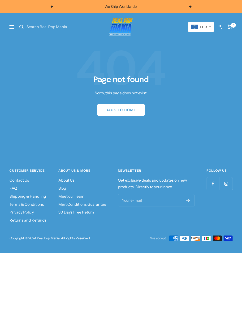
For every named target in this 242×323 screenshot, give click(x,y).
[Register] (188, 200)
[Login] (220, 27)
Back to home (121, 110)
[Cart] (230, 27)
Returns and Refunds (28, 220)
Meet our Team (71, 196)
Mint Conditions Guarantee (82, 204)
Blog (62, 188)
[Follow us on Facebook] (213, 183)
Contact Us (19, 180)
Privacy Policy (21, 212)
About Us (66, 180)
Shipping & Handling (27, 196)
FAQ (13, 188)
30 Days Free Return (76, 212)
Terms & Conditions (26, 204)
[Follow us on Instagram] (226, 183)
